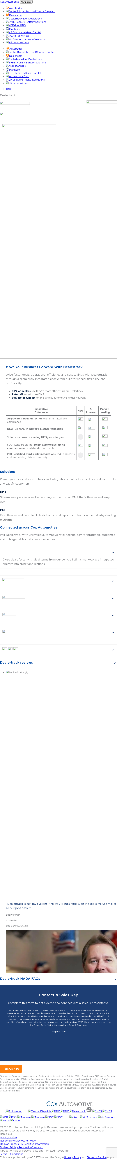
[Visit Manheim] (24, 1117)
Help (9, 89)
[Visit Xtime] (5, 1120)
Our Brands (26, 2)
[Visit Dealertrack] (78, 1111)
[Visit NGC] (49, 1117)
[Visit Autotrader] (3, 1111)
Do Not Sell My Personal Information (21, 1147)
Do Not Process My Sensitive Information (24, 1144)
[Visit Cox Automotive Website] (23, 1105)
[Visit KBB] (4, 1117)
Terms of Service (96, 1157)
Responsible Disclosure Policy (18, 1140)
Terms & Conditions (77, 1025)
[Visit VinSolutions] (89, 1117)
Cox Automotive (10, 1)
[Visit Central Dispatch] (25, 1111)
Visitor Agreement (56, 1025)
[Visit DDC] (56, 1111)
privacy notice (8, 1137)
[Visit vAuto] (66, 1117)
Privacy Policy (40, 1025)
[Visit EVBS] (97, 1111)
